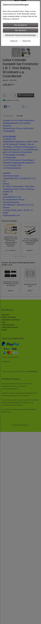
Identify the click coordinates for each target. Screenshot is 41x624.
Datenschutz (27, 41)
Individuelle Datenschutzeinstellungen (20, 35)
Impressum (14, 41)
